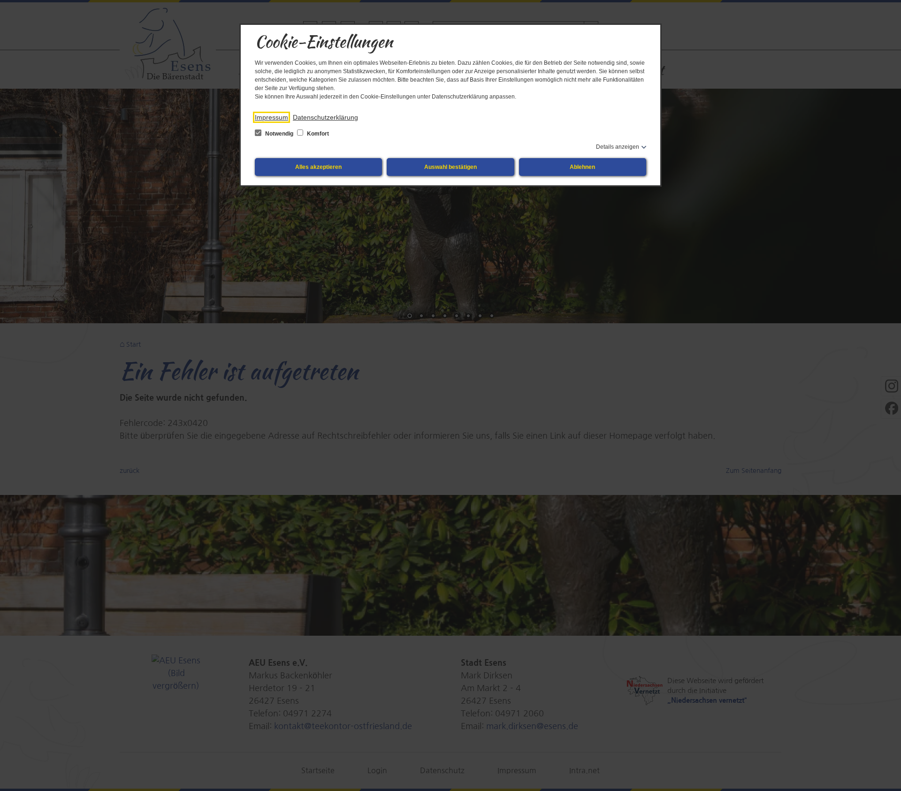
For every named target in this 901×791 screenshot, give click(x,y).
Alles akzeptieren (318, 167)
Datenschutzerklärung (325, 117)
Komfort (317, 133)
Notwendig (279, 133)
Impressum (271, 117)
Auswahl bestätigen (450, 167)
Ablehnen (582, 167)
